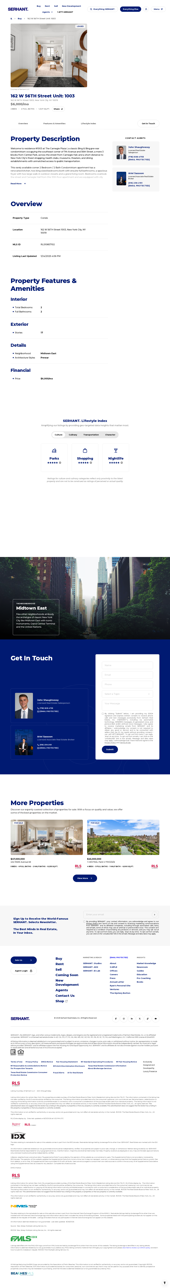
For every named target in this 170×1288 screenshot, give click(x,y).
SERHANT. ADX (90, 967)
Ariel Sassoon (45, 736)
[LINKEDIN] (131, 1018)
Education (142, 974)
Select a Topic (112, 694)
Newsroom (142, 967)
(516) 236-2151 (45, 745)
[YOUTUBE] (155, 1018)
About (113, 963)
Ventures (114, 989)
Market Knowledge (146, 963)
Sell (56, 6)
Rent (47, 6)
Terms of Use (125, 743)
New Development (71, 6)
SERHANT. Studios (92, 963)
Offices (113, 971)
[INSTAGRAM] (124, 1018)
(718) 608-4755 (46, 708)
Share (57, 109)
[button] (102, 9)
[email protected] (119, 957)
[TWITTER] (139, 1018)
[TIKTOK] (147, 1018)
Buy (39, 6)
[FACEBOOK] (116, 1018)
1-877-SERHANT (65, 12)
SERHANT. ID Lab (91, 971)
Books (140, 982)
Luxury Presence (150, 1071)
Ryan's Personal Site (120, 985)
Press (112, 978)
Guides (140, 971)
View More (82, 878)
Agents (46, 12)
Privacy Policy (110, 743)
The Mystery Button (120, 993)
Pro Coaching (143, 978)
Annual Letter (117, 982)
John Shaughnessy (48, 700)
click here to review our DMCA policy (136, 1248)
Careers (114, 974)
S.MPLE (113, 967)
